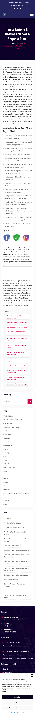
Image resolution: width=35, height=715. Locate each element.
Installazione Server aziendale (16, 366)
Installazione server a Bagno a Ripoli (16, 360)
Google (6, 449)
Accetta (17, 697)
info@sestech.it (9, 624)
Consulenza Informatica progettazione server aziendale (16, 569)
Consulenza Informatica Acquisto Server (17, 550)
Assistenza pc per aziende (12, 523)
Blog (21, 43)
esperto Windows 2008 (11, 579)
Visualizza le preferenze (17, 708)
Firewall (6, 442)
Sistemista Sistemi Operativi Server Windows (15, 597)
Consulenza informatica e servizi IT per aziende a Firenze (16, 556)
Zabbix (6, 504)
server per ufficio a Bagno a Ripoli (17, 384)
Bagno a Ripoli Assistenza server (17, 322)
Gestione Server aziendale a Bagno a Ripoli (15, 353)
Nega (17, 702)
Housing (6, 453)
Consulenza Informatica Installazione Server (15, 563)
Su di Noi (6, 669)
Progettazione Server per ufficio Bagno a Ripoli (17, 378)
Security (6, 475)
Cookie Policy (12, 712)
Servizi (6, 482)
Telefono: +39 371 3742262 (13, 618)
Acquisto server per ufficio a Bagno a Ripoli (15, 317)
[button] (32, 675)
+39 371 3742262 (10, 630)
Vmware (6, 500)
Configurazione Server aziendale (17, 327)
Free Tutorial (8, 445)
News (5, 460)
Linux (5, 456)
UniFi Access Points (10, 497)
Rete (5, 471)
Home (14, 43)
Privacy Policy (21, 712)
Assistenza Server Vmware (12, 646)
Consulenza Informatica (11, 427)
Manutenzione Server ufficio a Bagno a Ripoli (16, 371)
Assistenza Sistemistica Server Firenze (16, 651)
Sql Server (7, 489)
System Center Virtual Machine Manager (16, 493)
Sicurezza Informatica (11, 486)
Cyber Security (8, 434)
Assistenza (7, 518)
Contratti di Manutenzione (12, 642)
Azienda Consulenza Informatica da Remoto (15, 540)
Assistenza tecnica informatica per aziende (15, 533)
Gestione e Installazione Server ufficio (16, 346)
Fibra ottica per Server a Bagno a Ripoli (17, 339)
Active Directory (9, 416)
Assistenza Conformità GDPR (13, 420)
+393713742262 (18, 5)
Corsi (5, 431)
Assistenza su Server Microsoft (14, 527)
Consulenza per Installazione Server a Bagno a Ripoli (16, 333)
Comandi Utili (8, 423)
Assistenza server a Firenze (12, 655)
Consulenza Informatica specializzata (16, 575)
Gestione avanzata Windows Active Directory (15, 585)
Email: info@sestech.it (15, 3)
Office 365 (7, 464)
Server (6, 478)
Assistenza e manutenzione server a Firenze (18, 658)
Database (7, 438)
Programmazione (9, 467)
